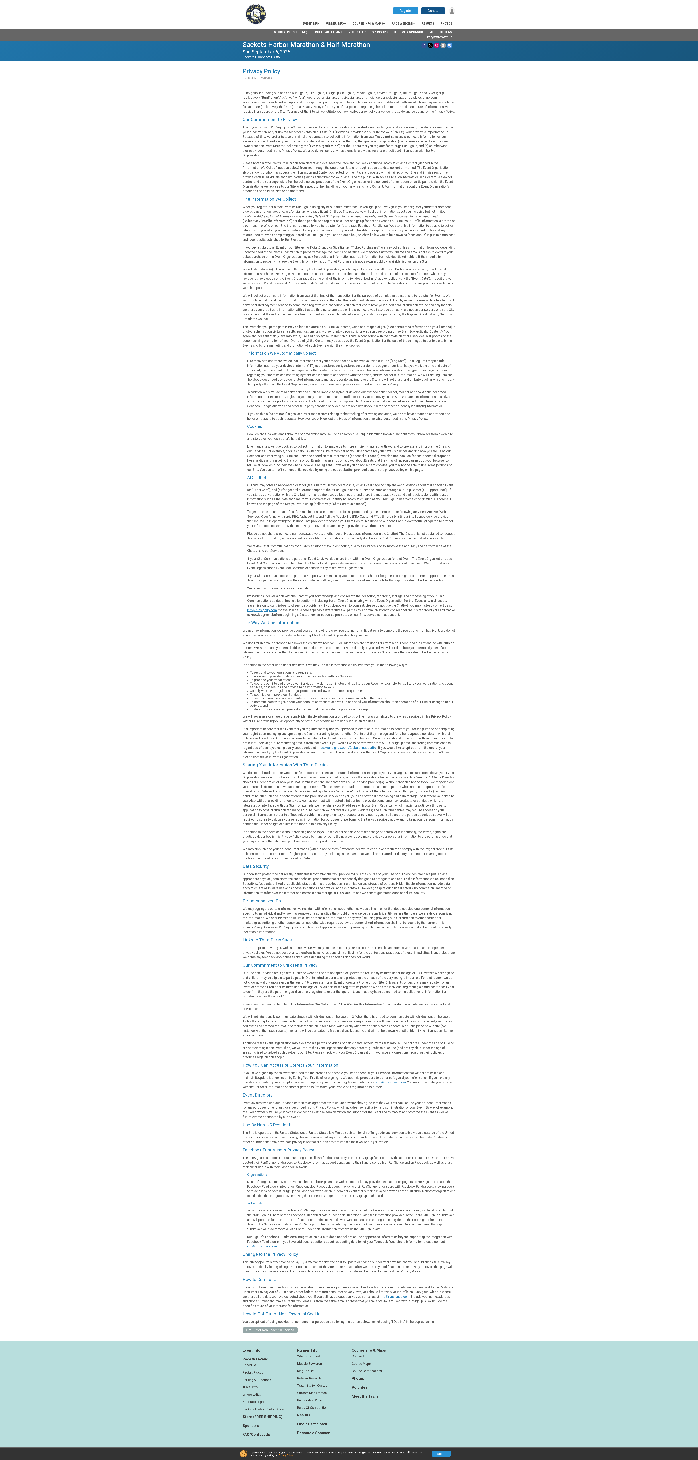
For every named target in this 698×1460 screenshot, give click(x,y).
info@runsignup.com (262, 610)
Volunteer (357, 32)
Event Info (310, 23)
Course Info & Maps (367, 23)
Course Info (360, 1356)
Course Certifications (367, 1371)
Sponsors (380, 32)
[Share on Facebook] (424, 45)
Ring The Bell (306, 1371)
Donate (433, 11)
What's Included (308, 1356)
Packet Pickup (253, 1372)
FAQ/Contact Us (439, 37)
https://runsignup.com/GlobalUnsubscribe (347, 748)
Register (406, 11)
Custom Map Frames (312, 1393)
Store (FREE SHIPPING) (290, 32)
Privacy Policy (286, 1455)
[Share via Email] (443, 45)
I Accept (441, 1454)
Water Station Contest (312, 1385)
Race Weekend (402, 23)
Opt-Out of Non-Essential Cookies (270, 1330)
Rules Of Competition (312, 1407)
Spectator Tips (253, 1402)
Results (428, 23)
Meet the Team (440, 32)
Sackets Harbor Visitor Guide (263, 1409)
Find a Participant (328, 32)
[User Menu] (452, 10)
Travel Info (250, 1387)
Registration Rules (310, 1400)
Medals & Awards (309, 1364)
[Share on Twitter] (430, 45)
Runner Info (334, 23)
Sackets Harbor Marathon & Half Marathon (306, 45)
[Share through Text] (449, 45)
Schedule (249, 1365)
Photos (446, 23)
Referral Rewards (309, 1378)
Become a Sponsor (408, 32)
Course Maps (361, 1364)
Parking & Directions (257, 1380)
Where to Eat (252, 1394)
